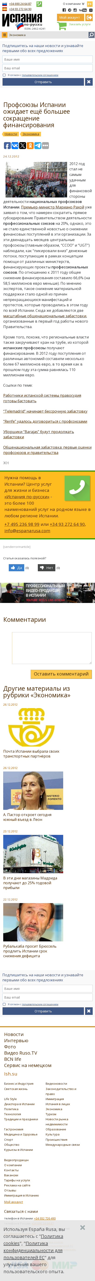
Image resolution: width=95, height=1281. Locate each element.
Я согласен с (33, 75)
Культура (52, 1134)
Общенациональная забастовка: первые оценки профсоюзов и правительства (47, 450)
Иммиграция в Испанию (21, 1195)
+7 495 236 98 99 (21, 524)
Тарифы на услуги (17, 1180)
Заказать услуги (80, 24)
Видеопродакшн (16, 1160)
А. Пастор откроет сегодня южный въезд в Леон (27, 817)
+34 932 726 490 (45, 1218)
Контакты (11, 1170)
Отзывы (10, 1190)
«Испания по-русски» (26, 496)
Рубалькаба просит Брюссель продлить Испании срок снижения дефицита (29, 951)
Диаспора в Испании (19, 1104)
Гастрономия (13, 1129)
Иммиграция (55, 1099)
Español (90, 3)
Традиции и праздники (21, 1119)
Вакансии (11, 1175)
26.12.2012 (10, 704)
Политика (11, 1109)
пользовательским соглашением (40, 75)
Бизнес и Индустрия (18, 1083)
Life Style (10, 1099)
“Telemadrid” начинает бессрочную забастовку (45, 411)
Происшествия (56, 1139)
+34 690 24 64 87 (20, 4)
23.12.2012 (10, 831)
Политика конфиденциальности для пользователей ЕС (32, 1250)
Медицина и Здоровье (21, 1134)
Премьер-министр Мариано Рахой (52, 207)
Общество (11, 1145)
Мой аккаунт (13, 1202)
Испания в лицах (58, 1104)
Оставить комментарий (61, 674)
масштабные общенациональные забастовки (44, 315)
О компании (72, 4)
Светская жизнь (16, 1089)
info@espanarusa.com (27, 530)
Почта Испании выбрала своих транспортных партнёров (31, 754)
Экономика (17, 35)
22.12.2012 (10, 899)
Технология (12, 1114)
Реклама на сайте (17, 1185)
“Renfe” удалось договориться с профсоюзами (45, 421)
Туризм (51, 1114)
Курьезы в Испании (18, 1150)
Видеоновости (56, 1083)
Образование (56, 1129)
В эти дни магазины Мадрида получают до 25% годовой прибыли (30, 883)
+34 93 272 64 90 (20, 9)
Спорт (8, 1139)
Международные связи (63, 1145)
